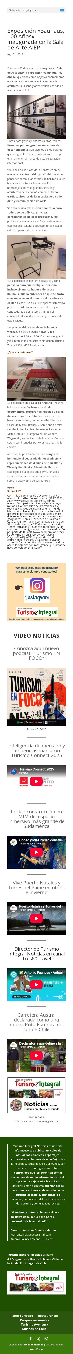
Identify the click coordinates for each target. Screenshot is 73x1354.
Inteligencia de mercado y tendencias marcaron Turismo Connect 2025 (36, 750)
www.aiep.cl (21, 500)
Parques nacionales (34, 1320)
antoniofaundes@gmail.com (34, 1234)
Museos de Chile (34, 1329)
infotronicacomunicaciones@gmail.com (36, 1121)
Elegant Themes (33, 1344)
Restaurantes (48, 1316)
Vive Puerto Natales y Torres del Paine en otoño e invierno (36, 887)
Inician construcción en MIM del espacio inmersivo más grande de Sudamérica (36, 818)
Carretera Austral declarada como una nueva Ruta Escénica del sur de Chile (36, 1022)
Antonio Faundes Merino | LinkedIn (32, 1239)
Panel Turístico (21, 1316)
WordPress (36, 1349)
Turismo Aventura (34, 1324)
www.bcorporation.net (47, 532)
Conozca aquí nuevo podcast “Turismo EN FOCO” (36, 653)
